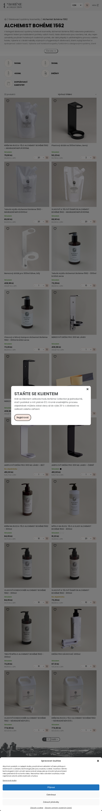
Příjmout (51, 787)
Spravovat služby (10, 780)
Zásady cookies (36, 808)
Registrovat (23, 417)
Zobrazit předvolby (51, 802)
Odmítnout (51, 794)
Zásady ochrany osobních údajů (58, 808)
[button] (98, 761)
